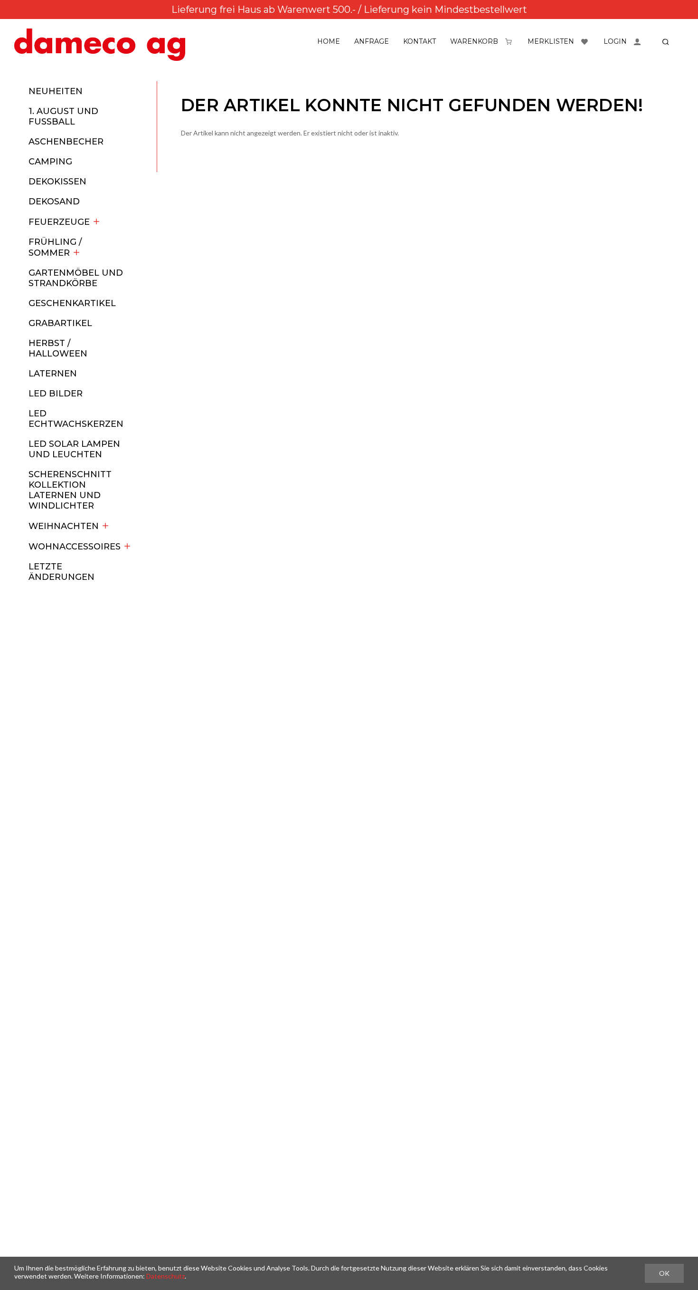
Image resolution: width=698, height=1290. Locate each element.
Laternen (52, 373)
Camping (50, 161)
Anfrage (371, 41)
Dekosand (54, 201)
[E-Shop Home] (99, 45)
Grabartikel (60, 323)
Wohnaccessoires (74, 546)
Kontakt (419, 41)
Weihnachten (63, 526)
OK (664, 1273)
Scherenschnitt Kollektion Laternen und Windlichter (70, 490)
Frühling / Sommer (55, 247)
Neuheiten (55, 91)
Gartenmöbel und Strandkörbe (75, 278)
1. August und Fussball (63, 116)
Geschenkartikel (72, 303)
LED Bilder (55, 393)
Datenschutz (165, 1276)
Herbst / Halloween (57, 348)
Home (328, 41)
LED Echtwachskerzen (75, 418)
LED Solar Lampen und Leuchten (74, 449)
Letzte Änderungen (61, 571)
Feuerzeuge (59, 222)
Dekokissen (57, 181)
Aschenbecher (66, 141)
